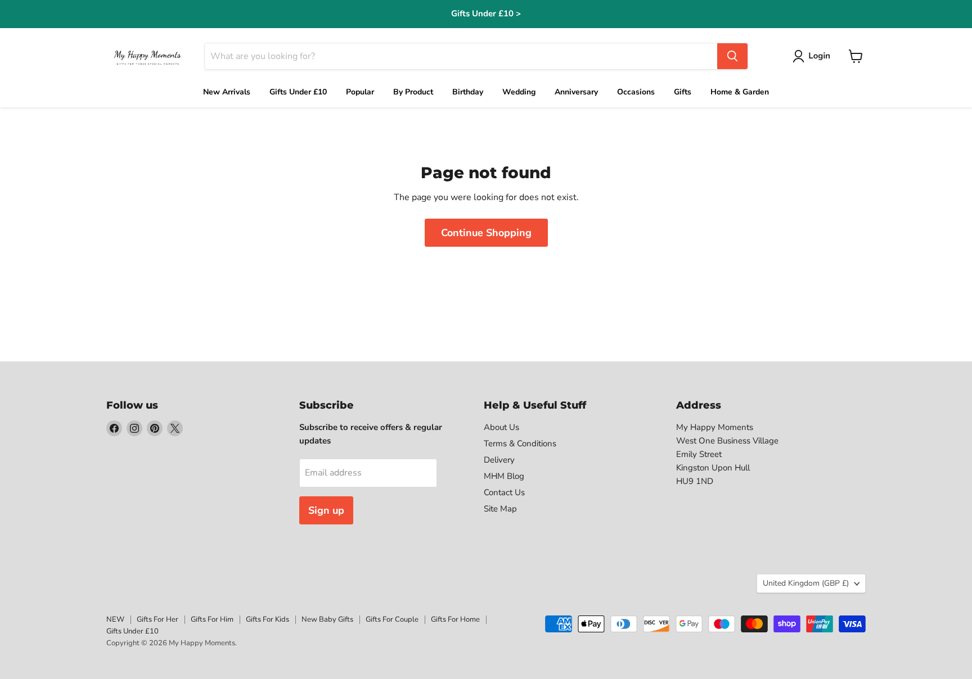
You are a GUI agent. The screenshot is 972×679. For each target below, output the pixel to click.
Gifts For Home (455, 619)
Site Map (500, 508)
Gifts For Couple (392, 619)
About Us (501, 427)
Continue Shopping (486, 232)
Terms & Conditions (520, 443)
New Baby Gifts (327, 619)
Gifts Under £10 (132, 631)
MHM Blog (504, 476)
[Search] (732, 56)
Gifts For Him (212, 619)
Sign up (326, 510)
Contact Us (504, 492)
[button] (814, 56)
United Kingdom (806, 583)
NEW (115, 619)
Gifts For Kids (267, 619)
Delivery (499, 459)
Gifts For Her (157, 619)
